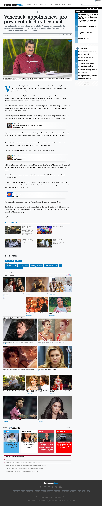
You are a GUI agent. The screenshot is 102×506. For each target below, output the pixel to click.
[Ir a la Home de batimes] (51, 483)
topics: (7, 263)
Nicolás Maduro (9, 260)
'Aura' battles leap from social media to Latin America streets (27, 126)
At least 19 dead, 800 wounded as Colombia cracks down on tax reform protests (26, 465)
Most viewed (81, 11)
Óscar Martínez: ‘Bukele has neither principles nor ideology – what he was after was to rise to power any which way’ (27, 230)
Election (21, 265)
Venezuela (8, 265)
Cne (60, 265)
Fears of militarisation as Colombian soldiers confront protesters (23, 459)
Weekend (73, 491)
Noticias (37, 491)
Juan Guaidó (18, 260)
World (51, 5)
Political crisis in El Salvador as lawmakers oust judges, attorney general (24, 468)
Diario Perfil (16, 491)
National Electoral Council (51, 265)
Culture (57, 5)
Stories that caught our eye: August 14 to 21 (28, 241)
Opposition (19, 268)
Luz (84, 491)
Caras (23, 491)
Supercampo (65, 491)
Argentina (29, 5)
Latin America (44, 5)
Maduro (26, 265)
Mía (88, 491)
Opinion (70, 5)
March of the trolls (59, 226)
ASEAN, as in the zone (16, 195)
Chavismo (32, 265)
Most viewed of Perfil (87, 49)
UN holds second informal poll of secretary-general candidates (58, 241)
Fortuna (44, 491)
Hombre (50, 491)
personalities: (9, 259)
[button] (70, 41)
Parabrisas (57, 491)
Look (79, 491)
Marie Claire (30, 491)
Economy (36, 5)
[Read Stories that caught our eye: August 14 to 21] (13, 240)
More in (5, 428)
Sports (64, 5)
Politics (15, 265)
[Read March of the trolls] (44, 227)
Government (40, 265)
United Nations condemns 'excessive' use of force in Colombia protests (24, 462)
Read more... (17, 123)
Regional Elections (10, 268)
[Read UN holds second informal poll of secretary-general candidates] (44, 240)
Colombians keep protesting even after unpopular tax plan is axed (22, 471)
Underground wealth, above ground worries (21, 158)
